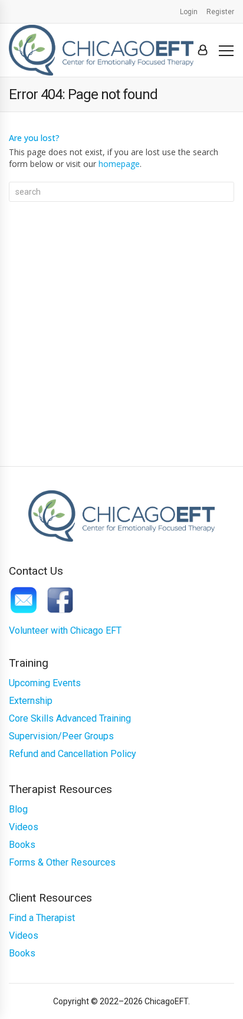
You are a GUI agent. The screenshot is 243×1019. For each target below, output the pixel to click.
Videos (23, 827)
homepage (119, 163)
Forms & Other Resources (62, 862)
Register (220, 12)
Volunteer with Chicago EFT (65, 630)
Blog (18, 809)
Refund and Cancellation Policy (72, 753)
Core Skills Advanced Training (70, 718)
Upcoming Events (45, 683)
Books (22, 844)
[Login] (202, 50)
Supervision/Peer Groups (61, 736)
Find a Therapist (42, 917)
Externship (30, 700)
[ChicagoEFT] (101, 50)
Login (189, 12)
